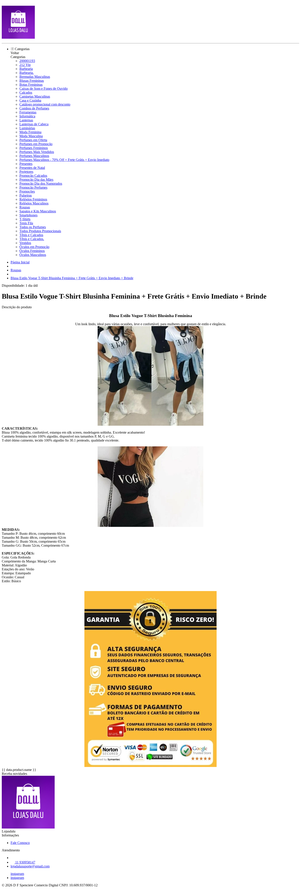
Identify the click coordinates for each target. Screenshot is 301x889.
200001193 (27, 61)
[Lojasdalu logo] (18, 37)
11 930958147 (24, 862)
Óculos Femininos (32, 251)
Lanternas (26, 120)
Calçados (25, 92)
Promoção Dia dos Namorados (40, 183)
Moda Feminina (30, 132)
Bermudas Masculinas (34, 76)
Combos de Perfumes (34, 108)
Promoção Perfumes (33, 187)
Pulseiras (25, 195)
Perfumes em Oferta (33, 140)
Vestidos (25, 243)
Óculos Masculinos (32, 255)
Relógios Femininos (33, 199)
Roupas (24, 207)
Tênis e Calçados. (31, 239)
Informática (27, 116)
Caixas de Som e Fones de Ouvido (43, 88)
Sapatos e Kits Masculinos (37, 211)
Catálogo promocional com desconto (44, 104)
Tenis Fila (26, 223)
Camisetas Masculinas (34, 96)
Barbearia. (26, 73)
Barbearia (26, 69)
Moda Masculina (31, 136)
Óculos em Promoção (34, 247)
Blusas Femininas (31, 80)
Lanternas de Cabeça (33, 124)
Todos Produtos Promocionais (40, 231)
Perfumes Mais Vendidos (36, 152)
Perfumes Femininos (33, 148)
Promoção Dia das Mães (36, 179)
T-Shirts (24, 219)
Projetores (26, 171)
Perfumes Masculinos (34, 156)
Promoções (27, 191)
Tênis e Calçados (31, 235)
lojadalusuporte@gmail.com (30, 866)
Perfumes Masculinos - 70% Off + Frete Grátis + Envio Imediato (64, 160)
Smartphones (28, 215)
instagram (17, 874)
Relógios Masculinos (33, 203)
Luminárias (27, 128)
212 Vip (25, 65)
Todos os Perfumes (32, 227)
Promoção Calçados (33, 175)
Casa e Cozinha (30, 100)
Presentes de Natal (32, 168)
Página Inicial (20, 262)
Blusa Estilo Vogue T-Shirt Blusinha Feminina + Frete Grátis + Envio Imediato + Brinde (72, 278)
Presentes (25, 164)
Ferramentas (27, 112)
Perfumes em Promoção (35, 144)
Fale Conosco (20, 843)
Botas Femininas (31, 84)
